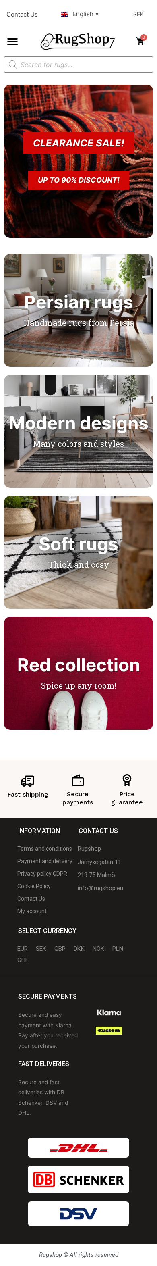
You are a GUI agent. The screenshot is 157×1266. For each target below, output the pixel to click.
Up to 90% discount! (79, 180)
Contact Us (22, 14)
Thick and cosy (78, 564)
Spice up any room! (78, 685)
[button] (12, 41)
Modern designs (79, 423)
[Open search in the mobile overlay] (78, 64)
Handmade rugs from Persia (78, 322)
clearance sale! (78, 143)
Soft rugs (78, 544)
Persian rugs (78, 302)
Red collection (78, 665)
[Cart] (142, 41)
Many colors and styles (78, 443)
